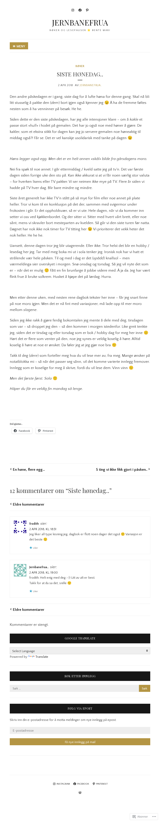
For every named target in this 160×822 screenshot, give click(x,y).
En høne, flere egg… (29, 469)
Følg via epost (80, 708)
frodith (34, 523)
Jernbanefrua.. (91, 85)
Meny (21, 46)
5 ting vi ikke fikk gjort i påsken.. (121, 469)
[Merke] (80, 688)
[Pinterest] (87, 10)
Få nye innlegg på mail (80, 742)
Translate (41, 657)
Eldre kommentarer (28, 504)
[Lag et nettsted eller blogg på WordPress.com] (80, 793)
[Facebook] (80, 10)
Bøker (80, 66)
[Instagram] (73, 10)
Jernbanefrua (80, 22)
